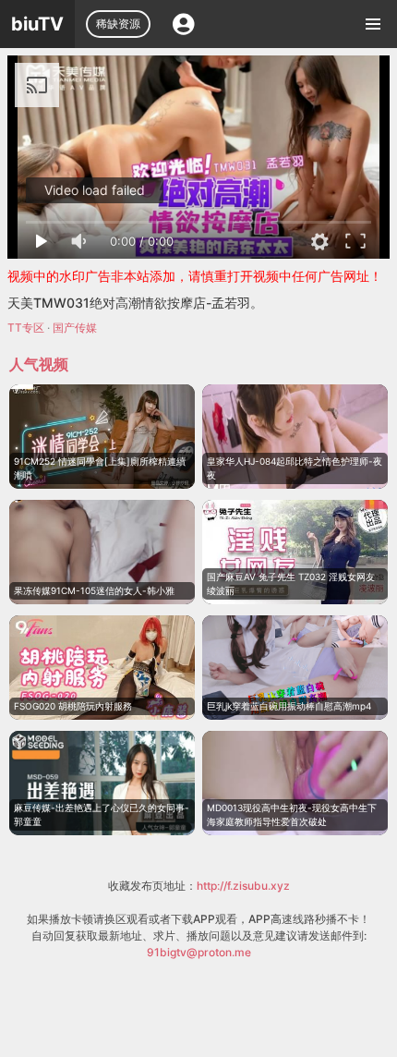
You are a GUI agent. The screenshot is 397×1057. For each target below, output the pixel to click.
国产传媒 (75, 327)
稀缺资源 (118, 23)
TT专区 (25, 327)
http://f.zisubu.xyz (243, 886)
